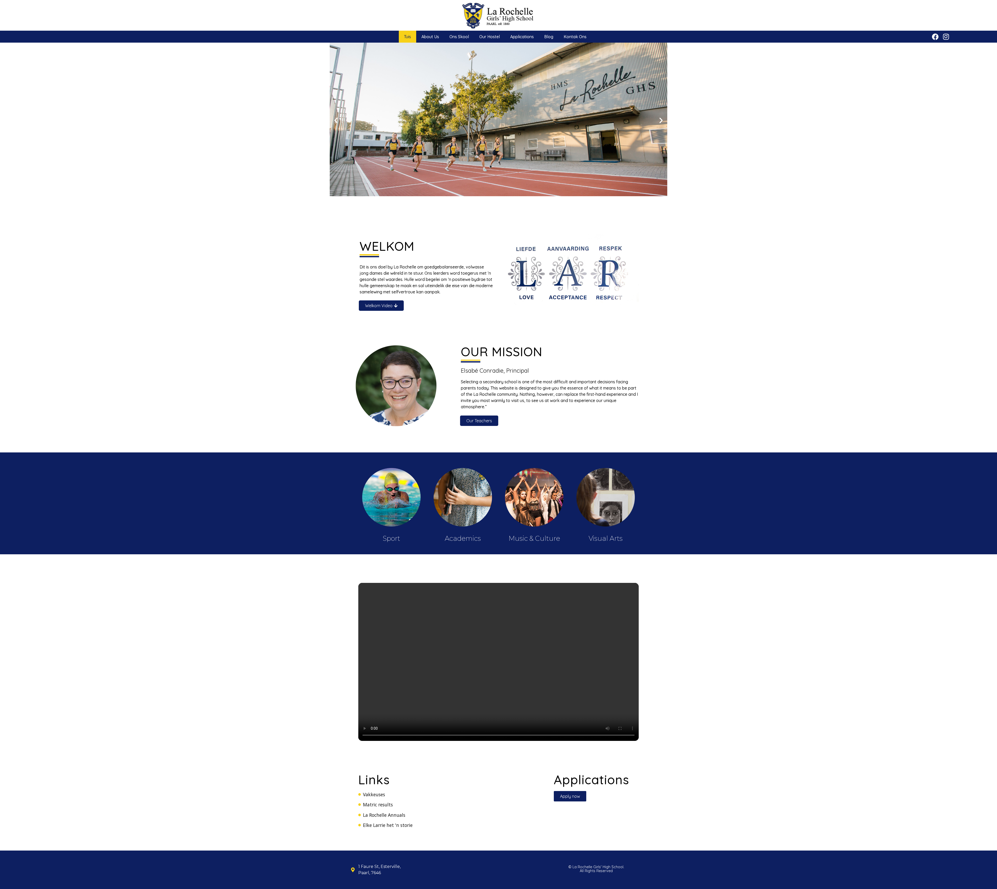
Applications (522, 36)
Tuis (407, 36)
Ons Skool (459, 36)
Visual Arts (606, 538)
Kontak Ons (575, 36)
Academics (463, 538)
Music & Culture (534, 538)
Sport (391, 538)
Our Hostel (489, 36)
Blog (548, 36)
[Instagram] (946, 36)
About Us (430, 36)
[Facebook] (935, 36)
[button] (336, 120)
